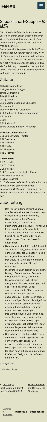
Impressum (21, 411)
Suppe (15, 369)
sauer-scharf (5, 369)
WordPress (7, 415)
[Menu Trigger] (41, 5)
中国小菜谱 (8, 6)
